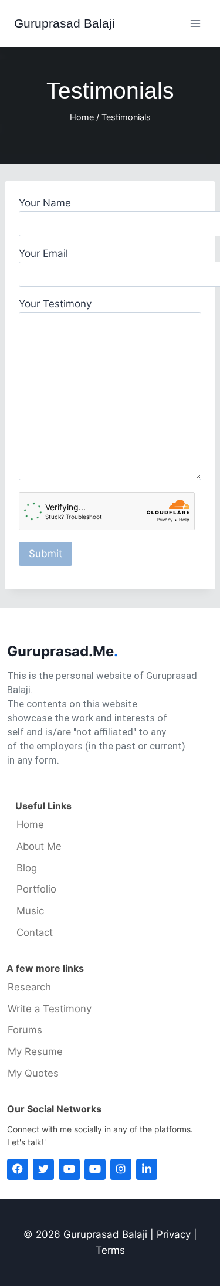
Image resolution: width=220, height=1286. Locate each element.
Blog (26, 868)
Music (30, 911)
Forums (25, 1030)
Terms (110, 1250)
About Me (39, 846)
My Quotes (33, 1073)
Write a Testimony (50, 1009)
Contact (34, 933)
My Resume (35, 1052)
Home (30, 825)
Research (29, 987)
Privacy (174, 1234)
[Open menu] (195, 23)
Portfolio (36, 889)
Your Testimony (55, 304)
